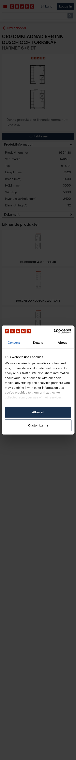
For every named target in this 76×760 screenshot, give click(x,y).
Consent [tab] (14, 342)
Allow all (38, 412)
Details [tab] (38, 342)
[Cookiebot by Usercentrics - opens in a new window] (54, 331)
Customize (35, 425)
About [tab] (62, 342)
